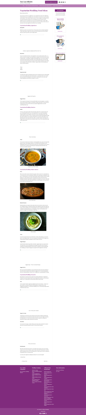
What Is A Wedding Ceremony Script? (37, 372)
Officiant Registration (47, 371)
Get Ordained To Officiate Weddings (43, 409)
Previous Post (24, 361)
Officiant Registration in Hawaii (48, 376)
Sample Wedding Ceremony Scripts (36, 378)
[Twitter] (61, 2)
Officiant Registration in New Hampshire (49, 387)
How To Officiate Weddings (57, 5)
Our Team (57, 371)
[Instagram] (65, 2)
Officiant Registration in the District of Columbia (48, 398)
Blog (23, 5)
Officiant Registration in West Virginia (49, 405)
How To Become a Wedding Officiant (32, 5)
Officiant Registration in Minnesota (48, 383)
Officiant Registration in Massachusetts (48, 380)
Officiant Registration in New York (49, 390)
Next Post (46, 361)
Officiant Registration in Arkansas (48, 373)
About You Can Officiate (60, 370)
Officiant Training (35, 370)
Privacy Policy (43, 411)
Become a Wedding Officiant (51, 2)
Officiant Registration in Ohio (49, 391)
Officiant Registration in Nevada (48, 385)
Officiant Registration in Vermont (48, 400)
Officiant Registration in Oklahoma (48, 393)
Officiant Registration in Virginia (48, 402)
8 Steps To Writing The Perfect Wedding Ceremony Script (36, 374)
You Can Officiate (26, 2)
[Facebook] (59, 2)
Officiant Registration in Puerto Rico (48, 395)
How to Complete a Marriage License (36, 382)
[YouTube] (63, 2)
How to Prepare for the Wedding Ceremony (36, 380)
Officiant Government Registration (45, 5)
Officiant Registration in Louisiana (48, 378)
